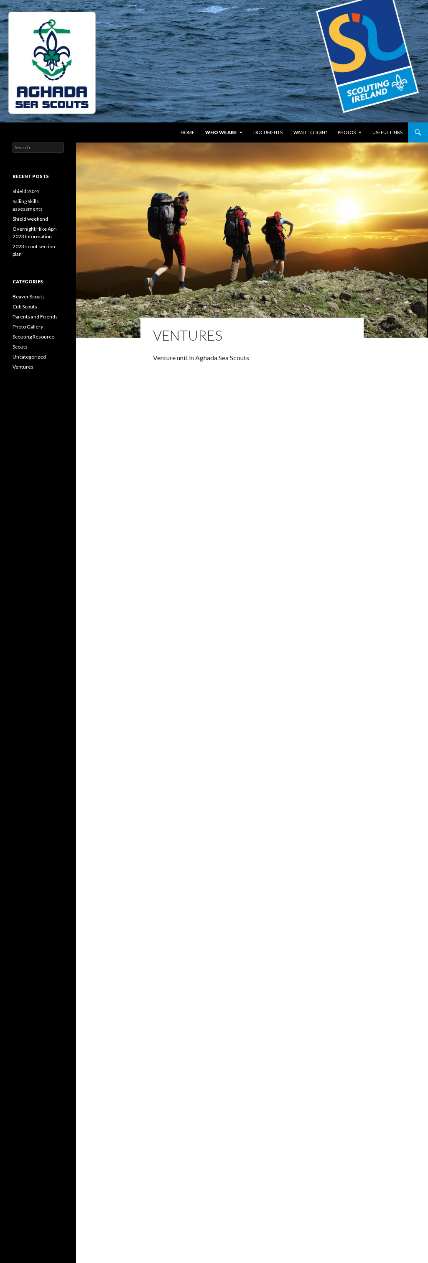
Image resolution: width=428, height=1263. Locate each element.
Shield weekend (30, 219)
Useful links (387, 132)
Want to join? (310, 132)
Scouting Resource (33, 337)
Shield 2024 (26, 191)
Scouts (20, 347)
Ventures (23, 367)
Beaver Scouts (29, 296)
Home (187, 132)
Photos (347, 132)
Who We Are (221, 132)
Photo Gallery (28, 326)
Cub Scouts (25, 306)
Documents (268, 132)
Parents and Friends (35, 316)
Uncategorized (29, 357)
